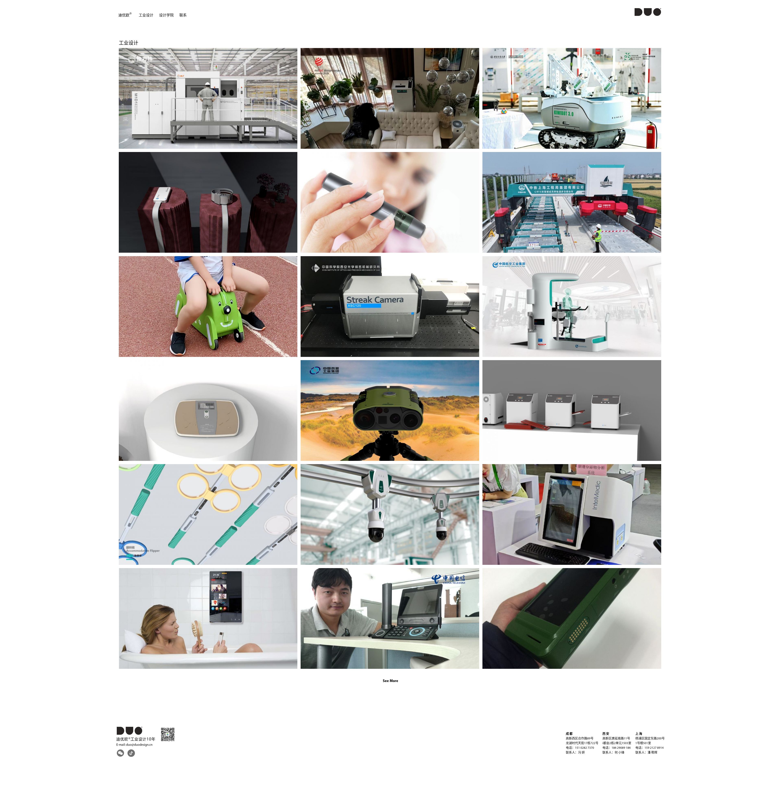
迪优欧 (123, 15)
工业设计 (146, 15)
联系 (183, 15)
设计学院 (166, 15)
